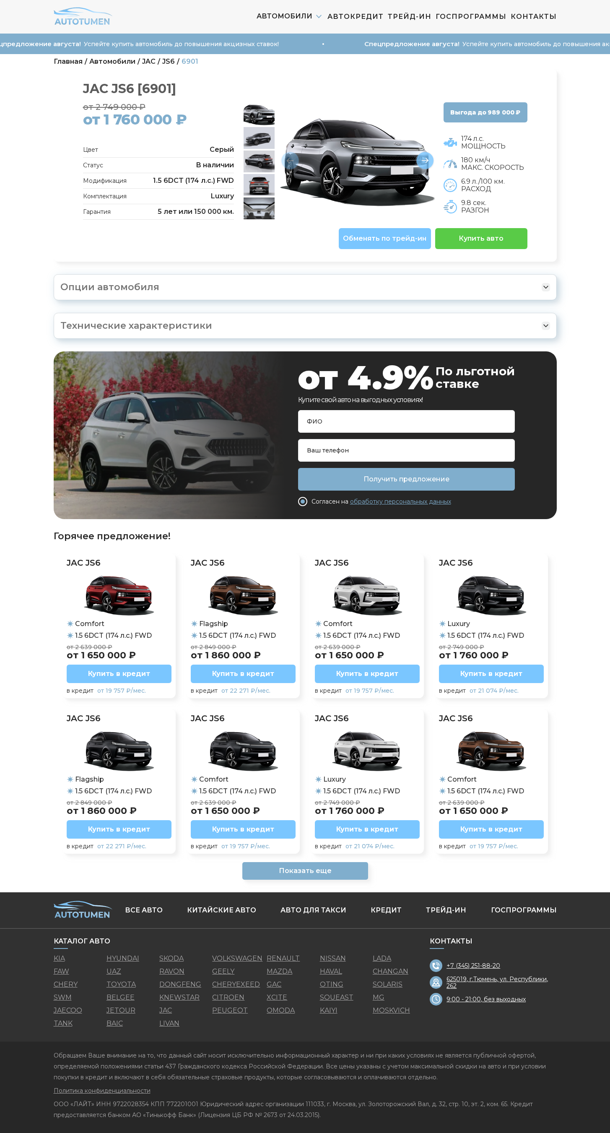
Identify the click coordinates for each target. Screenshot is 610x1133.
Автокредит (355, 17)
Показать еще (305, 871)
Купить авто (481, 238)
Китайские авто (221, 910)
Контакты (534, 17)
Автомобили (112, 61)
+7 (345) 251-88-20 (473, 965)
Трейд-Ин (409, 17)
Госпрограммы (471, 17)
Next (425, 161)
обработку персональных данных (400, 501)
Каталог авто (82, 941)
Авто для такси (313, 910)
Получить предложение (406, 479)
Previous (290, 161)
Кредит (386, 910)
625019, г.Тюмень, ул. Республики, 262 (497, 982)
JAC (149, 61)
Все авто (144, 910)
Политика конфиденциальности (102, 1090)
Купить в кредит (119, 674)
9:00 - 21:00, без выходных (486, 999)
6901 (190, 61)
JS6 (168, 61)
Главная (68, 61)
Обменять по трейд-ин (384, 238)
